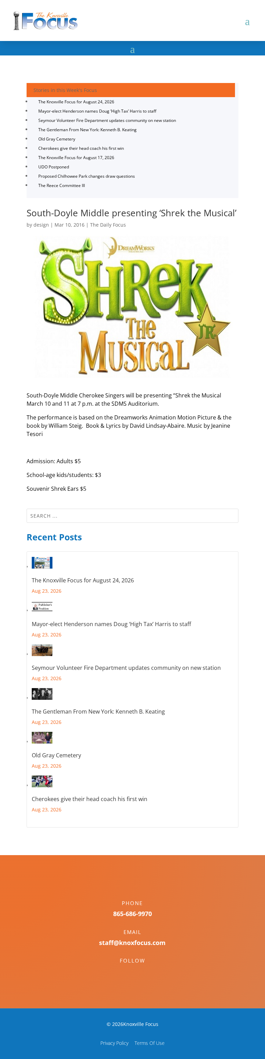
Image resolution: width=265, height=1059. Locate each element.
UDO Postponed (53, 167)
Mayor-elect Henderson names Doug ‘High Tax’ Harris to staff (97, 111)
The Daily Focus (108, 224)
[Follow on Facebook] (125, 972)
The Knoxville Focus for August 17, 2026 (76, 157)
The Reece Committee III (61, 185)
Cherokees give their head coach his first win (81, 148)
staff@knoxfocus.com (132, 942)
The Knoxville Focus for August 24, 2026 (76, 102)
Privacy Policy (114, 1043)
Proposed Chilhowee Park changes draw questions (86, 176)
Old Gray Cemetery (56, 139)
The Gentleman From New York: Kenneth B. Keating (87, 130)
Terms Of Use (150, 1043)
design (41, 224)
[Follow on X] (139, 972)
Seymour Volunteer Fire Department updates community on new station (107, 120)
